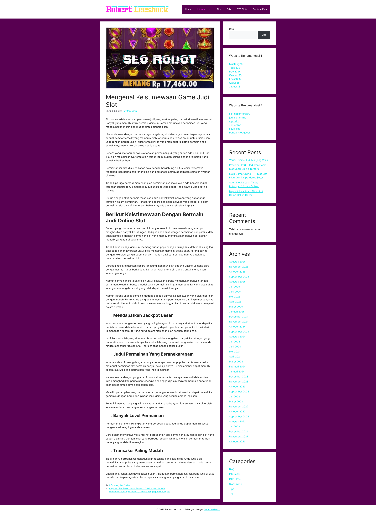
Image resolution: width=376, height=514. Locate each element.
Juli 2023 (234, 396)
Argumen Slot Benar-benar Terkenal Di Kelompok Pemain (137, 488)
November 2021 (238, 436)
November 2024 (238, 321)
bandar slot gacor (239, 132)
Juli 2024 (234, 341)
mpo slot (234, 121)
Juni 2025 (235, 291)
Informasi (202, 9)
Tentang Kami (260, 9)
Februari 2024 (237, 366)
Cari (231, 29)
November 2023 (238, 381)
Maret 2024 (236, 361)
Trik (229, 9)
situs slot (234, 128)
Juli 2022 (234, 426)
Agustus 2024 (237, 336)
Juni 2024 (235, 346)
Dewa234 (235, 71)
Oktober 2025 (237, 271)
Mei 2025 (234, 296)
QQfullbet (234, 82)
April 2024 (235, 356)
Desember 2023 (238, 376)
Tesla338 (234, 67)
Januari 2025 (237, 311)
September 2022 (239, 416)
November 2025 (238, 266)
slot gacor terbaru (239, 113)
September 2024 (239, 331)
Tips (219, 9)
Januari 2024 (237, 371)
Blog (231, 469)
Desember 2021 (238, 431)
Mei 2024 (234, 351)
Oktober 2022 (237, 411)
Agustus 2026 (237, 261)
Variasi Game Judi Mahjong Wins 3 (249, 160)
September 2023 (239, 391)
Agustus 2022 (237, 421)
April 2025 (235, 301)
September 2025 (239, 276)
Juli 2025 (234, 286)
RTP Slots (242, 9)
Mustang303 (236, 64)
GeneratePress (212, 509)
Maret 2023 (236, 401)
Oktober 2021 (237, 441)
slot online (235, 125)
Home (188, 9)
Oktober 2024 (237, 326)
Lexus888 (235, 79)
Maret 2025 (236, 306)
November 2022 (238, 406)
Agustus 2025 (237, 281)
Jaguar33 (234, 86)
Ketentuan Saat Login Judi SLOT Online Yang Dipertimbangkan (139, 491)
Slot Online (125, 485)
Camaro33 (235, 75)
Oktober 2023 (237, 386)
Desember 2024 (238, 316)
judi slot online (237, 117)
